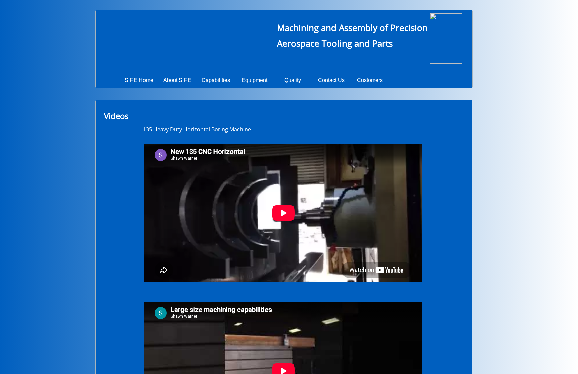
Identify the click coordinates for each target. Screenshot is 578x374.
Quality (292, 80)
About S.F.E (177, 80)
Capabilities (216, 80)
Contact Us (331, 80)
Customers (370, 80)
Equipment (254, 80)
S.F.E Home (139, 80)
